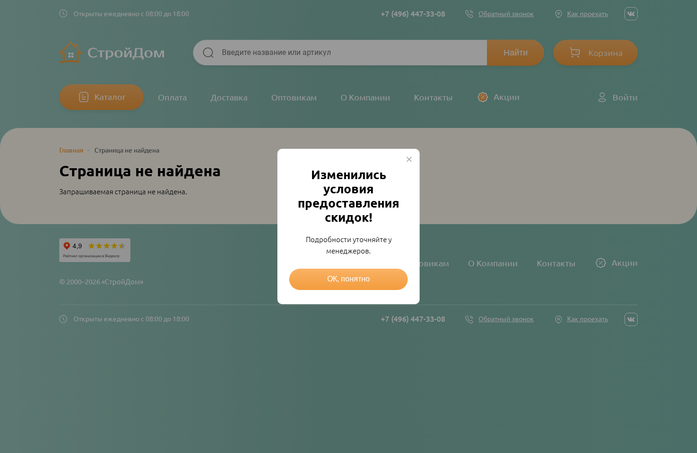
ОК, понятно (348, 279)
